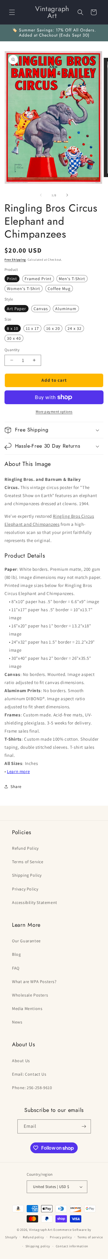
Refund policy (33, 1237)
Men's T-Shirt (72, 278)
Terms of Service (28, 861)
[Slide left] (40, 195)
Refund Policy (25, 848)
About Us (21, 1060)
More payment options (54, 411)
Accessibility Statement (34, 902)
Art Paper (16, 308)
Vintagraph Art (41, 1230)
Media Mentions (27, 1008)
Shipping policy (38, 1246)
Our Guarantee (26, 941)
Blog (16, 954)
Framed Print (38, 278)
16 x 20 (53, 328)
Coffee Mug (59, 288)
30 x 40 (14, 338)
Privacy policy (61, 1237)
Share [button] (16, 786)
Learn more (18, 771)
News (17, 1022)
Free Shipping (15, 260)
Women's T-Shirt (23, 288)
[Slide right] (67, 195)
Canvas (41, 308)
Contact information (72, 1246)
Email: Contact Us (29, 1074)
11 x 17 (32, 328)
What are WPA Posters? (34, 981)
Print (12, 278)
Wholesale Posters (30, 995)
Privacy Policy (25, 889)
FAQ (16, 968)
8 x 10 (12, 328)
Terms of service (90, 1237)
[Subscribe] (84, 1126)
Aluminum (65, 308)
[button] (12, 12)
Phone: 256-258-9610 (32, 1087)
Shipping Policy (27, 875)
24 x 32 (75, 328)
